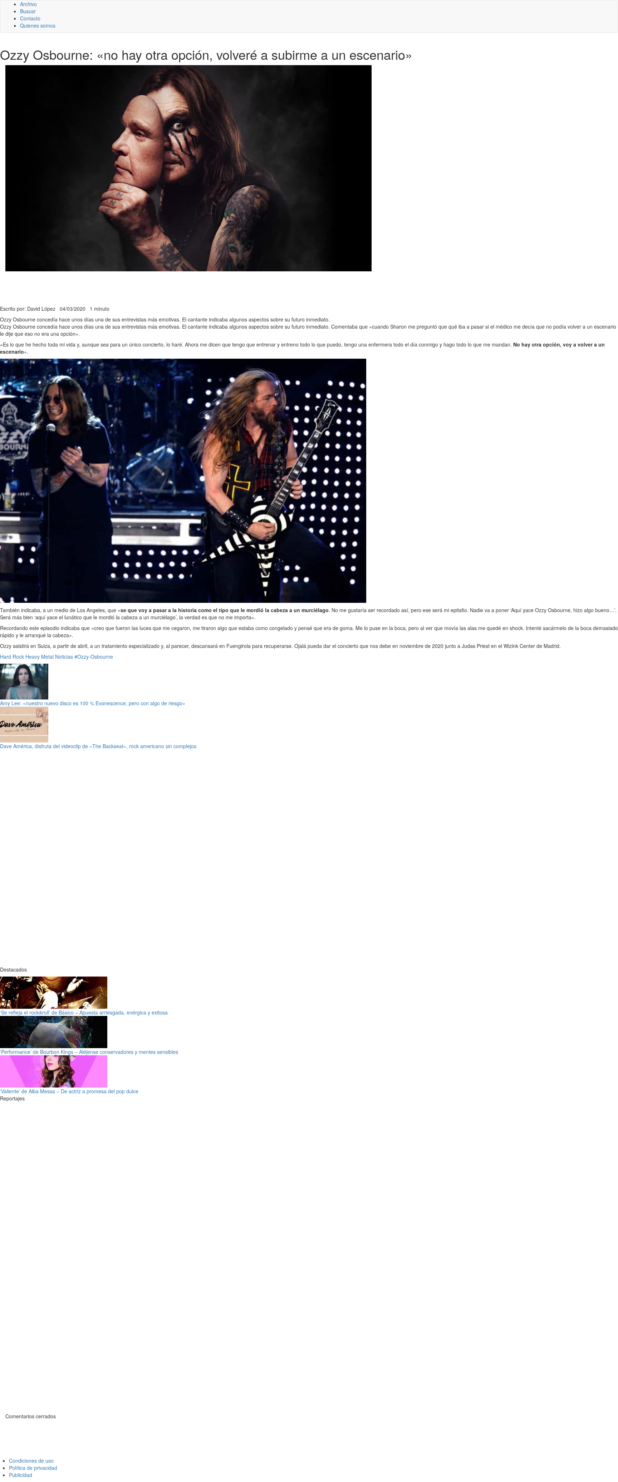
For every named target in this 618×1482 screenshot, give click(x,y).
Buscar (28, 11)
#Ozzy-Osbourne (93, 656)
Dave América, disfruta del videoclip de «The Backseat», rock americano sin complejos (98, 746)
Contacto (30, 18)
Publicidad (20, 1474)
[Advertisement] (175, 287)
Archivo (28, 4)
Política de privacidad (33, 1467)
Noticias (64, 656)
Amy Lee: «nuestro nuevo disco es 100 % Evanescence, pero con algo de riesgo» (92, 703)
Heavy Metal (39, 656)
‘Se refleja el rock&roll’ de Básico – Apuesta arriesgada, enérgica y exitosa (84, 1012)
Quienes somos (37, 25)
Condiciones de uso (31, 1460)
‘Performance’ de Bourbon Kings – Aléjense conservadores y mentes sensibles (89, 1051)
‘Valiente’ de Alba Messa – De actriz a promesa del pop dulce (69, 1091)
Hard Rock (12, 656)
